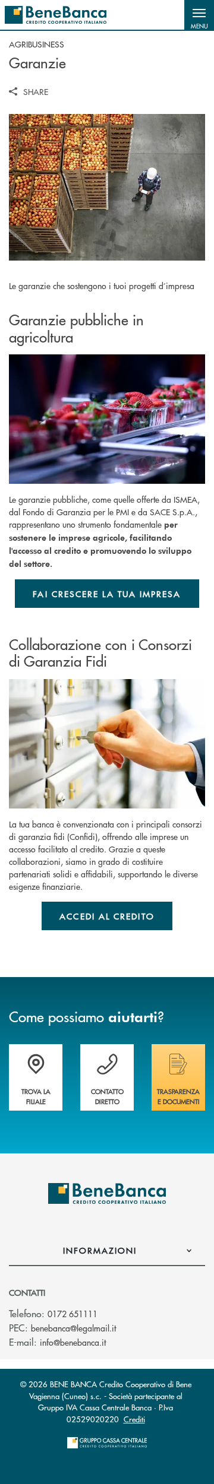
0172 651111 (72, 1314)
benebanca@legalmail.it (73, 1328)
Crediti (134, 1419)
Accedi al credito (106, 916)
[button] (199, 15)
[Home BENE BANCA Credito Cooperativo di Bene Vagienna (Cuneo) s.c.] (55, 15)
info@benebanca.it (73, 1342)
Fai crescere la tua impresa (107, 594)
